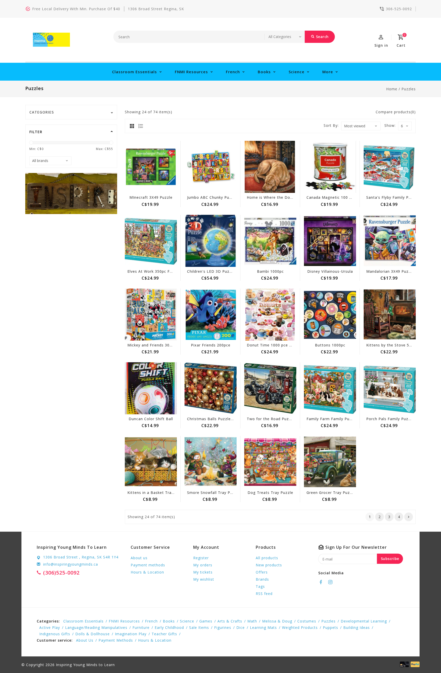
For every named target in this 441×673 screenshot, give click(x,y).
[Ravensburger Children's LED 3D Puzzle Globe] (211, 241)
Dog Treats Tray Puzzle (270, 492)
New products (269, 565)
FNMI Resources (191, 71)
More (327, 71)
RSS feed (264, 593)
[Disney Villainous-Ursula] (330, 241)
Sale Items (199, 627)
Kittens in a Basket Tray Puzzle (157, 492)
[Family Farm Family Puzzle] (330, 388)
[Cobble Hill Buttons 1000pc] (330, 315)
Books (264, 71)
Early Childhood (169, 627)
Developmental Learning (364, 621)
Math (252, 621)
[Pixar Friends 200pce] (211, 315)
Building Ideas (356, 627)
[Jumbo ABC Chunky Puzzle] (211, 167)
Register (201, 557)
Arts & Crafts (229, 621)
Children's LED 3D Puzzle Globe (217, 271)
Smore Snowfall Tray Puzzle (213, 492)
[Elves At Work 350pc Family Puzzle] (151, 241)
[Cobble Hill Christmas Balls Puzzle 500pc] (211, 388)
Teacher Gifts (164, 633)
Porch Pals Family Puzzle (390, 418)
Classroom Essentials (134, 71)
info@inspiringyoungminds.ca (70, 564)
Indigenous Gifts (54, 633)
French (233, 71)
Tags (260, 586)
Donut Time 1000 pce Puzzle (274, 345)
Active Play (49, 627)
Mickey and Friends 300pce (152, 345)
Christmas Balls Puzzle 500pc (215, 418)
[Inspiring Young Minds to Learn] (51, 40)
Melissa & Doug (277, 621)
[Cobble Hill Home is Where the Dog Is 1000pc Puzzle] (270, 167)
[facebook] (322, 582)
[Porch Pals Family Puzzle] (390, 388)
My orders (202, 565)
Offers (262, 572)
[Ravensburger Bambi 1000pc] (270, 241)
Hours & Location (147, 572)
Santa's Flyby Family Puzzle (392, 197)
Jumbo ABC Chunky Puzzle (212, 197)
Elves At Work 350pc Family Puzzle (160, 271)
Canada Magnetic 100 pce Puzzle (338, 197)
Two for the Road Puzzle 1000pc (278, 418)
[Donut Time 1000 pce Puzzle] (270, 315)
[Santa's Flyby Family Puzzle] (390, 167)
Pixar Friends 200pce (210, 345)
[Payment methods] (414, 664)
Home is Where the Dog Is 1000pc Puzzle (286, 197)
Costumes (306, 621)
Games (205, 621)
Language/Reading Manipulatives (96, 627)
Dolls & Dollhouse (92, 633)
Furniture (141, 627)
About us (139, 557)
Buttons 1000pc (330, 345)
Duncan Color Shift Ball (151, 418)
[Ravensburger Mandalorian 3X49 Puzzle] (390, 241)
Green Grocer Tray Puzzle (331, 492)
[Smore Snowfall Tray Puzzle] (211, 462)
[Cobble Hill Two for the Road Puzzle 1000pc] (270, 388)
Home (391, 88)
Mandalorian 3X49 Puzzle (390, 271)
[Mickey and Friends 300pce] (151, 315)
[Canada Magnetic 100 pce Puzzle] (330, 167)
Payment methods (148, 565)
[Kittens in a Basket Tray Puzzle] (151, 462)
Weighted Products (300, 627)
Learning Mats (263, 627)
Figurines (222, 627)
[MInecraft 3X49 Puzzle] (151, 167)
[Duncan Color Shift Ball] (151, 388)
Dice (240, 627)
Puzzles (408, 88)
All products (267, 557)
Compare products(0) (396, 111)
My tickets (203, 572)
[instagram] (332, 582)
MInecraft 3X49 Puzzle (151, 197)
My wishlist (203, 579)
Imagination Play (130, 633)
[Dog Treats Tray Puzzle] (270, 462)
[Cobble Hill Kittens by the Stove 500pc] (390, 315)
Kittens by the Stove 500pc (392, 345)
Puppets (330, 627)
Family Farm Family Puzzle (332, 418)
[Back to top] (426, 658)
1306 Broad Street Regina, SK (156, 8)
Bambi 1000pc (270, 271)
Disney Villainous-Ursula (330, 271)
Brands (262, 579)
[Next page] (408, 517)
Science (296, 71)
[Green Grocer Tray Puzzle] (330, 462)
